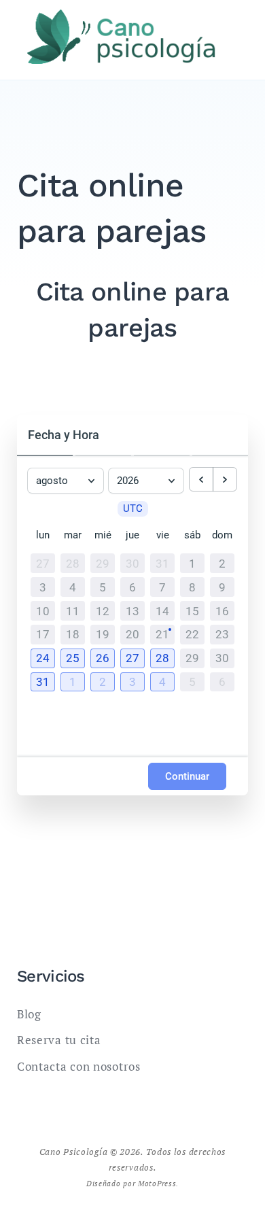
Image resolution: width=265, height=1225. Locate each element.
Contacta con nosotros (79, 1066)
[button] (43, 658)
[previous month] (201, 479)
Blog (29, 1014)
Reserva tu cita (59, 1040)
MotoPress (157, 1183)
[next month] (225, 479)
